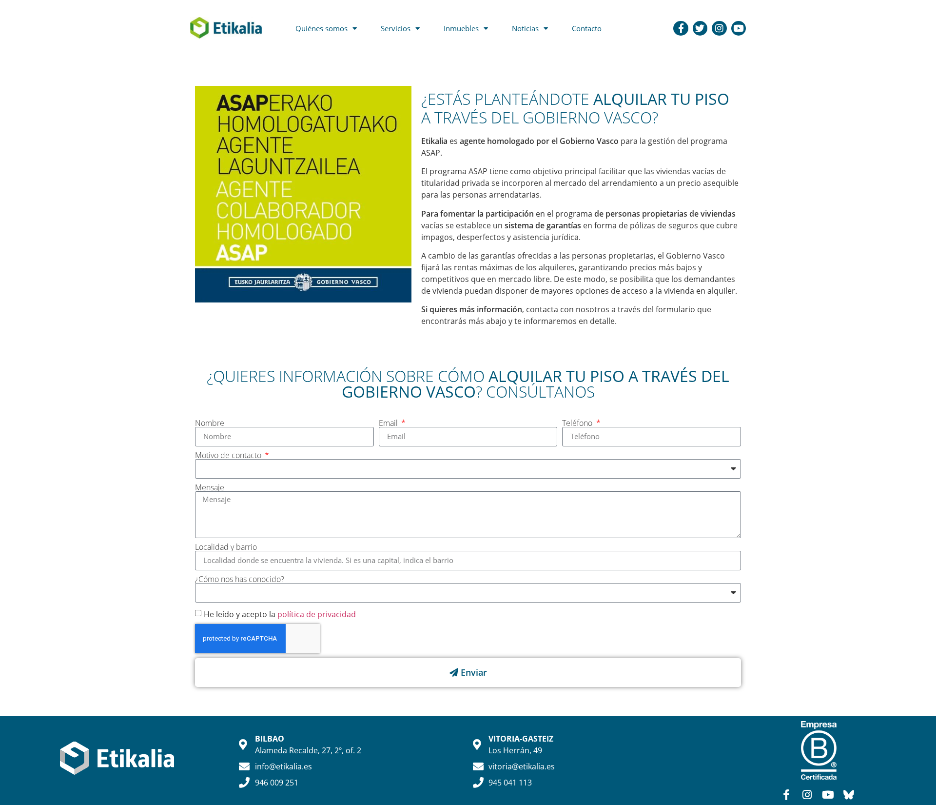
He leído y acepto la (280, 613)
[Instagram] (719, 28)
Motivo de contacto (229, 455)
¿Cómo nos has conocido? (239, 579)
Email (389, 423)
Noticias (525, 28)
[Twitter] (700, 28)
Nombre (209, 423)
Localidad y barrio (226, 547)
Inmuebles (461, 28)
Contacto (587, 28)
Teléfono (578, 423)
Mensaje (209, 487)
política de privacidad (316, 613)
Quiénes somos (321, 28)
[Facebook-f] (680, 28)
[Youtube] (738, 28)
